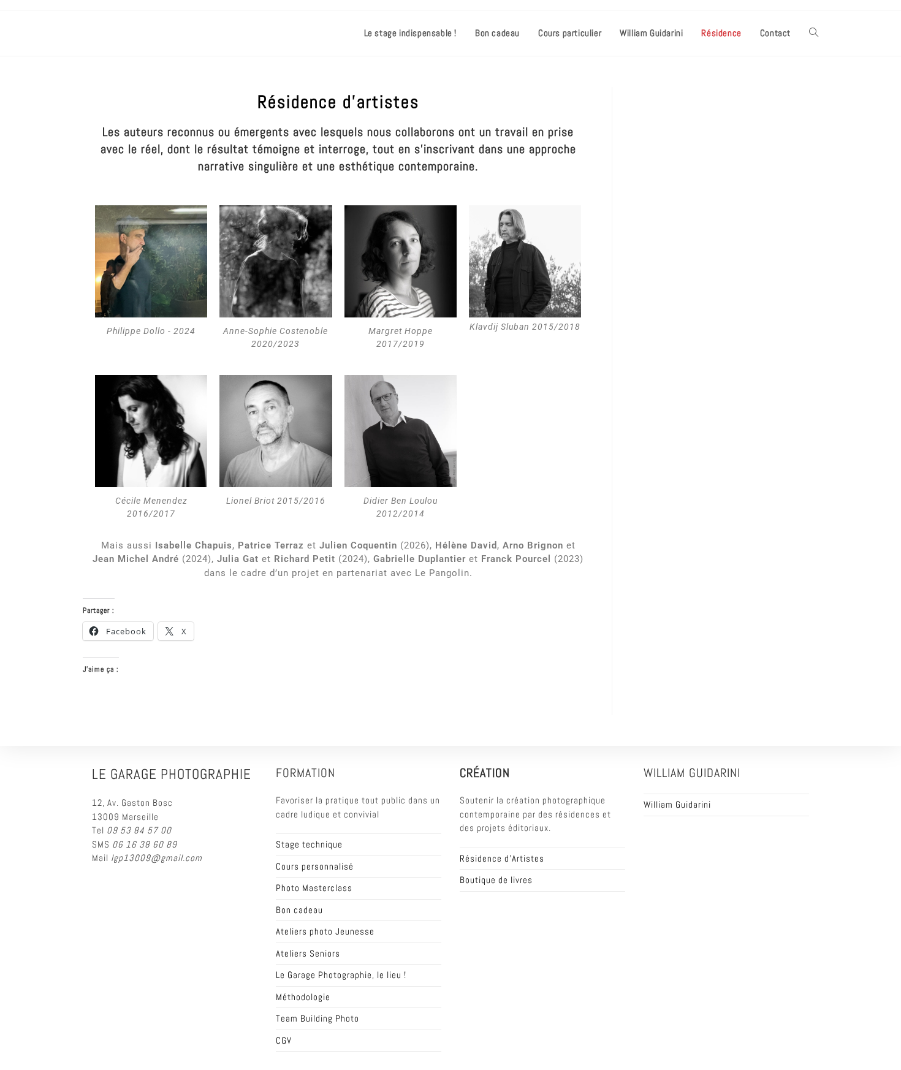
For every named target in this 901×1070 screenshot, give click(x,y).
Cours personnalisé (315, 866)
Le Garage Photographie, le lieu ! (341, 975)
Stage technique (309, 844)
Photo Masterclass (314, 888)
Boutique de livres (496, 880)
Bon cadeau (299, 910)
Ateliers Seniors (308, 953)
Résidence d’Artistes (502, 858)
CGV (284, 1040)
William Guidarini (677, 804)
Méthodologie (303, 997)
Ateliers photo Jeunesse (325, 931)
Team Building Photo (317, 1018)
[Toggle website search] (813, 33)
